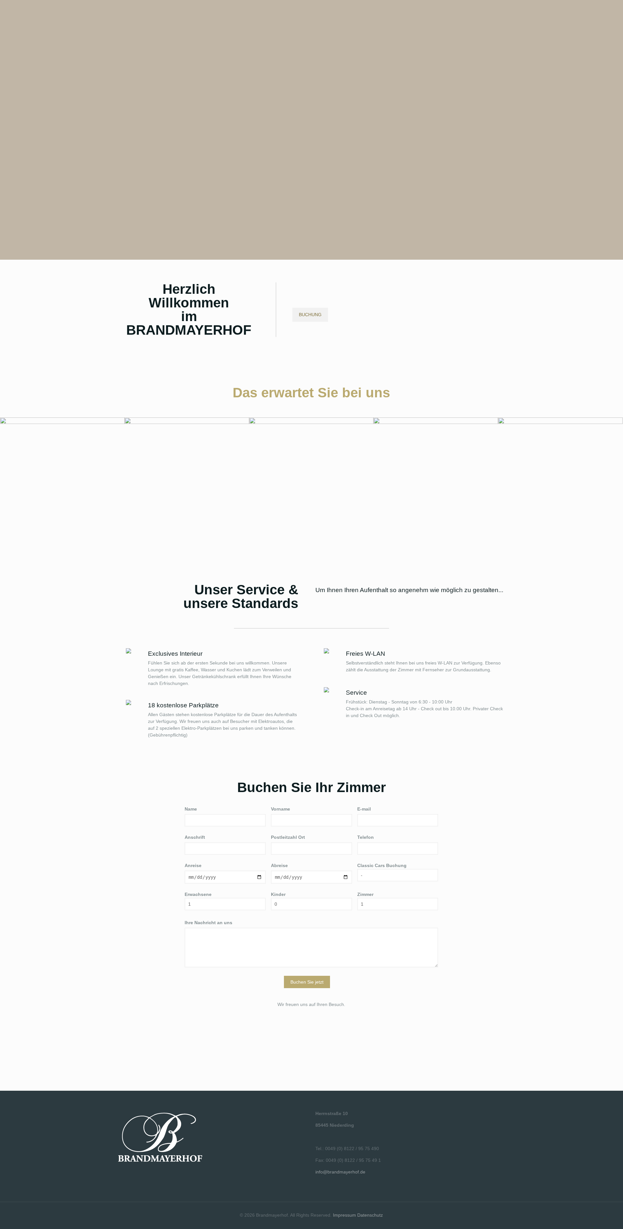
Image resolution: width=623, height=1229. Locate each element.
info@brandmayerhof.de (340, 1171)
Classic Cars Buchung (382, 865)
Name (191, 809)
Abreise (279, 865)
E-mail (364, 809)
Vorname (280, 809)
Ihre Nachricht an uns (208, 922)
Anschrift (195, 837)
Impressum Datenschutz (358, 1215)
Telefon (365, 837)
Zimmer (365, 894)
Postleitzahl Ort (288, 837)
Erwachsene (198, 894)
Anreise (193, 865)
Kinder (278, 894)
